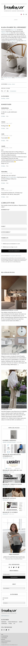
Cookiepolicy (19, 255)
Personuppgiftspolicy (12, 255)
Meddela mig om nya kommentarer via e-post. (11, 243)
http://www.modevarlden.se (11, 177)
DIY (3, 599)
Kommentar (5, 209)
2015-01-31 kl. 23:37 (6, 123)
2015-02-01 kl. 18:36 (6, 147)
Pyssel (10, 623)
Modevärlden (4, 171)
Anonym (3, 122)
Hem (2, 634)
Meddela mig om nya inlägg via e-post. (10, 247)
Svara (3, 116)
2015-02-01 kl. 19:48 (6, 173)
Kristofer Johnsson (8, 77)
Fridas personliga (12, 621)
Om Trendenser (4, 636)
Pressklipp (5, 457)
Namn (3, 226)
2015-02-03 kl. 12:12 (6, 190)
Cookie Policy (4, 642)
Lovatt (24, 40)
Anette (2, 134)
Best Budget (5, 598)
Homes (20, 621)
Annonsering (4, 637)
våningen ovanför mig (5, 33)
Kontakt (3, 639)
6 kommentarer (13, 91)
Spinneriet (3, 31)
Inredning (3, 621)
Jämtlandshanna (5, 108)
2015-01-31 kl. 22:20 (6, 109)
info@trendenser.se (5, 615)
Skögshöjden (13, 40)
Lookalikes (4, 623)
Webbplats (4, 238)
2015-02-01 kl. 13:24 (6, 135)
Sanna (2, 188)
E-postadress (6, 232)
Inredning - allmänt (11, 84)
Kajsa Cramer (14, 29)
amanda (3, 146)
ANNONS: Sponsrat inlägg (9, 442)
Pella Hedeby (18, 77)
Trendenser (14, 8)
